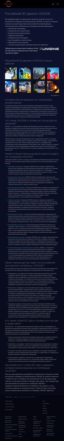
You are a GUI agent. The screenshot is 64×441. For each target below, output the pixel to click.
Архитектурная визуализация (16, 187)
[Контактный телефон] (53, 4)
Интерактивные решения (11, 424)
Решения (45, 408)
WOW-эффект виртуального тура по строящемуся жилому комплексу (39, 87)
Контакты (45, 413)
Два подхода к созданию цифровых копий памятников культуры (53, 87)
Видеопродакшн (22, 416)
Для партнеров (9, 409)
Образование (36, 425)
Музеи (34, 416)
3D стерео (20, 429)
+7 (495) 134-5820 (9, 406)
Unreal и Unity (21, 431)
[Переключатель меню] (57, 4)
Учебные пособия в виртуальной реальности (25, 73)
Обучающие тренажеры (15, 166)
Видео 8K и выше (22, 419)
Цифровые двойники (14, 200)
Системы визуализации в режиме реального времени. (23, 247)
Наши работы (46, 403)
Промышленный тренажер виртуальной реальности (11, 73)
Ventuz (20, 434)
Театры (35, 419)
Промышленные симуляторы (16, 177)
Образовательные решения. (16, 237)
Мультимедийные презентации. (17, 225)
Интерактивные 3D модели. (15, 214)
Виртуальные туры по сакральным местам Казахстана (11, 87)
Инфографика (8, 427)
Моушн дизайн (8, 433)
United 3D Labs (8, 397)
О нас (44, 401)
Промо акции (50, 423)
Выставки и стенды (38, 427)
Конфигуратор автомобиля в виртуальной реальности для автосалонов (53, 73)
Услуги (15, 397)
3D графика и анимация (11, 435)
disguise (20, 436)
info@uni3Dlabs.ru (9, 404)
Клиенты (45, 410)
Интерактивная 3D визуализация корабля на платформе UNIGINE (25, 87)
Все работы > (55, 95)
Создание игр (8, 438)
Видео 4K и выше (51, 420)
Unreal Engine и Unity (32, 134)
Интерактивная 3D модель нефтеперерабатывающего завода (42, 73)
